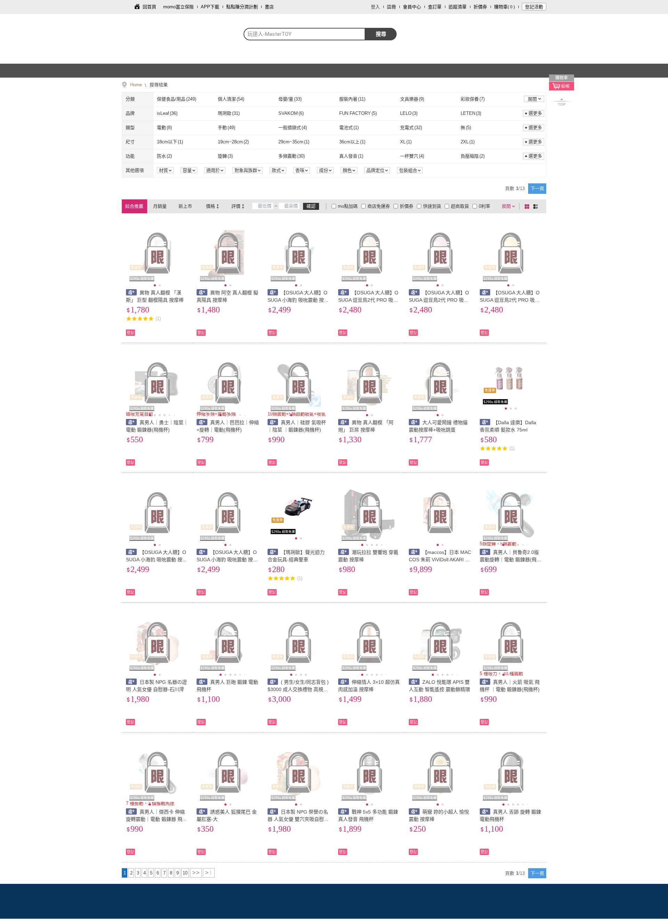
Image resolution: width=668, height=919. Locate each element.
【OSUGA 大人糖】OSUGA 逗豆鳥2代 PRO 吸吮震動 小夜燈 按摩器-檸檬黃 (510, 300)
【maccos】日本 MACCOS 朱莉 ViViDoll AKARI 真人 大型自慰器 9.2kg (440, 559)
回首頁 (149, 6)
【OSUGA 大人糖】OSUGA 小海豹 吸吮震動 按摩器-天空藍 (298, 300)
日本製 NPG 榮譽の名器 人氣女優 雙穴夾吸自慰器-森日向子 (298, 819)
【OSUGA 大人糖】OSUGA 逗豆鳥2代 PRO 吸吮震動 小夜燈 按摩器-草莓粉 (439, 300)
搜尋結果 (158, 84)
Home (136, 84)
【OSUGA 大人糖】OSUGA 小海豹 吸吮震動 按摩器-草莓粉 (156, 559)
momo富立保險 (178, 6)
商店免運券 (378, 206)
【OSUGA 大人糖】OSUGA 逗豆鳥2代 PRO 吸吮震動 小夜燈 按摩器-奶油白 (368, 300)
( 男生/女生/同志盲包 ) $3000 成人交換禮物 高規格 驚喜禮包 (298, 689)
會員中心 (412, 6)
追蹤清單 (457, 6)
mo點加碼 (348, 206)
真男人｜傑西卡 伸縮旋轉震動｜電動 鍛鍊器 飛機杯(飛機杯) (156, 819)
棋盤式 (528, 206)
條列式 (536, 206)
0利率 (484, 206)
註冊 (391, 6)
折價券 (480, 6)
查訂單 (435, 6)
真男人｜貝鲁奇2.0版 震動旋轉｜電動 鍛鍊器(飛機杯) (510, 559)
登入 (375, 6)
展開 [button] (532, 99)
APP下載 (210, 6)
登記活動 (534, 6)
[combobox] (304, 34)
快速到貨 (432, 206)
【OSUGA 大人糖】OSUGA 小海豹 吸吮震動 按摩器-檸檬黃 (227, 559)
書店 (269, 6)
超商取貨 (460, 206)
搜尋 (381, 34)
